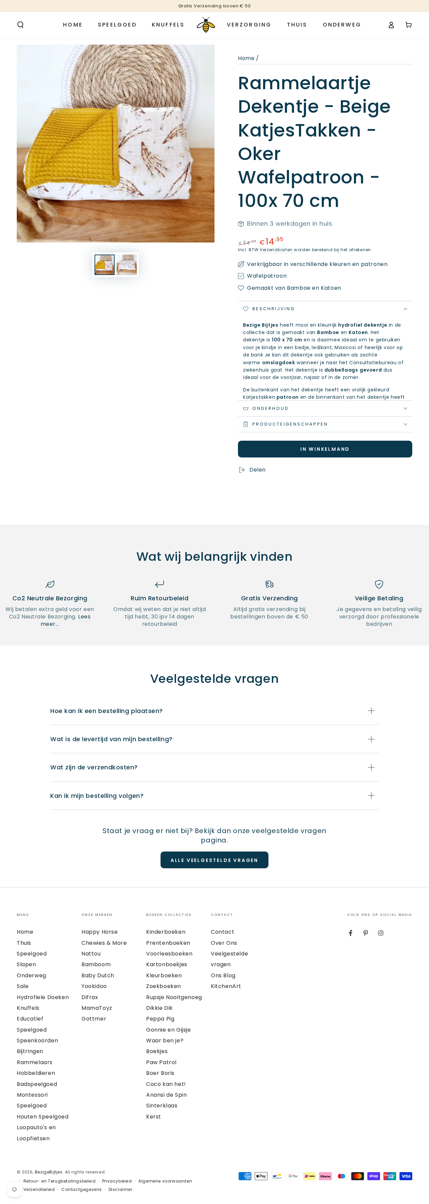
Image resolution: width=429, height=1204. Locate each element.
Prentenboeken (168, 943)
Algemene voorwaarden (165, 1181)
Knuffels (28, 1008)
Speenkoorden (37, 1040)
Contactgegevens (81, 1189)
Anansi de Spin (166, 1095)
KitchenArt (226, 986)
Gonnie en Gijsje (168, 1030)
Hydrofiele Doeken (43, 997)
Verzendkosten (276, 250)
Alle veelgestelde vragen (214, 860)
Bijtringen (30, 1051)
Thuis (24, 943)
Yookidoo (94, 986)
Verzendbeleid (39, 1189)
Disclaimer (120, 1189)
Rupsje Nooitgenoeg (174, 997)
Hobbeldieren (36, 1073)
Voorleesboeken (169, 953)
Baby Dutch (97, 975)
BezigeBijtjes (49, 1172)
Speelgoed (32, 953)
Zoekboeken (163, 986)
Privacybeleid (117, 1181)
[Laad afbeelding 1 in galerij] (105, 265)
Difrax (89, 997)
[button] (20, 24)
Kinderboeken (165, 932)
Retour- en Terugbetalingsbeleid (59, 1181)
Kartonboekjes (166, 964)
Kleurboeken (164, 975)
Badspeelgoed (37, 1084)
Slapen (26, 964)
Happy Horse (99, 932)
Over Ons (224, 943)
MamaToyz (96, 1008)
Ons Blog (223, 975)
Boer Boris (160, 1073)
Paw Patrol (161, 1062)
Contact (222, 932)
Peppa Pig (160, 1019)
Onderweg (31, 975)
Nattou (91, 953)
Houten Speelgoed (43, 1116)
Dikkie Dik (159, 1008)
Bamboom (96, 964)
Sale (22, 986)
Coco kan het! (166, 1084)
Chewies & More (104, 943)
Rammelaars (35, 1062)
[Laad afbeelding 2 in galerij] (127, 265)
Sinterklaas (162, 1105)
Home (246, 58)
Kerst (153, 1116)
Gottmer (93, 1019)
